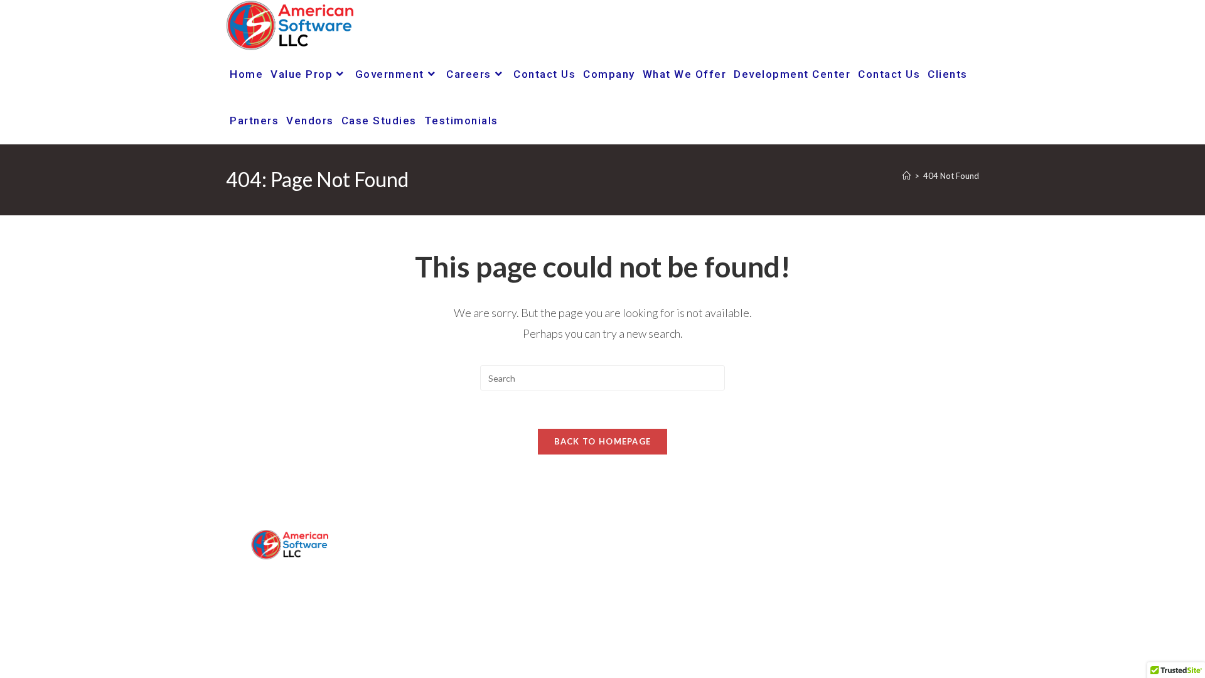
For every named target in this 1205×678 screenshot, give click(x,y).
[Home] (906, 176)
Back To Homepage (602, 441)
